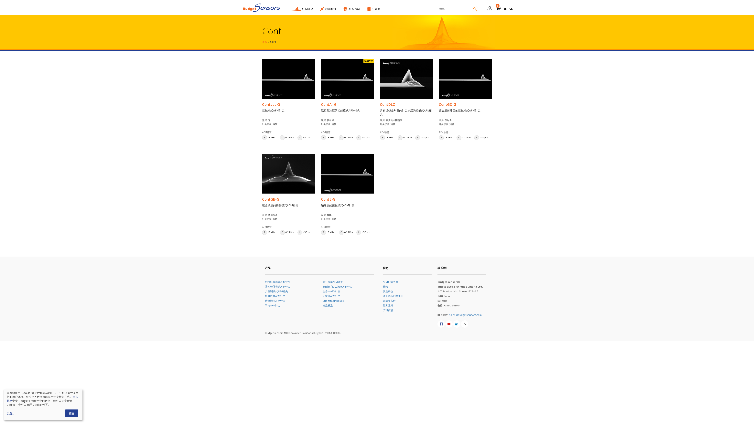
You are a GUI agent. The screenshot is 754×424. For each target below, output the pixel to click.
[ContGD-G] (465, 79)
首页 (265, 42)
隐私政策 (388, 305)
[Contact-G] (288, 79)
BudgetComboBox (333, 300)
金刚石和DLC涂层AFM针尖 (337, 286)
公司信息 (388, 310)
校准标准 (330, 9)
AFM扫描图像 (390, 282)
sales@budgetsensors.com (465, 315)
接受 (71, 413)
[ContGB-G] (288, 174)
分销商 (376, 9)
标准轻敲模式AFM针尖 (277, 282)
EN (505, 8)
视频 (385, 286)
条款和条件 (389, 300)
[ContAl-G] (347, 79)
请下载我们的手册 (393, 296)
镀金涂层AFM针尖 (275, 300)
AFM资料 (354, 9)
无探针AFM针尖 (331, 296)
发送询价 (388, 291)
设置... (10, 413)
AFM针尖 (307, 9)
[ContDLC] (406, 79)
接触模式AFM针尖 (275, 296)
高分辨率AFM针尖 (333, 282)
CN (511, 8)
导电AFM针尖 (272, 305)
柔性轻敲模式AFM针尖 (277, 286)
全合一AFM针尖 (331, 291)
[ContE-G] (347, 174)
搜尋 (475, 9)
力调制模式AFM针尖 (276, 291)
